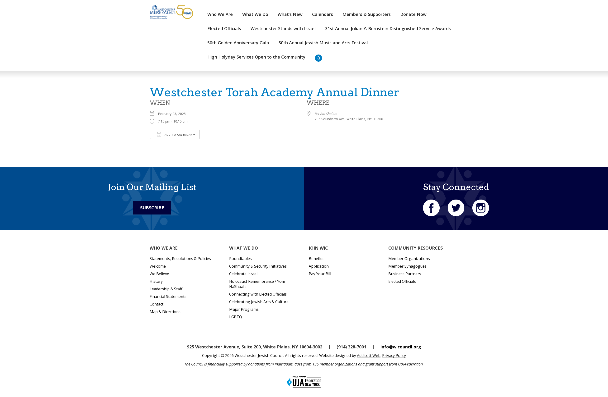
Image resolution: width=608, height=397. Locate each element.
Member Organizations (409, 258)
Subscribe (152, 207)
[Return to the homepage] (171, 12)
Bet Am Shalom (326, 113)
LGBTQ (235, 316)
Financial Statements (168, 296)
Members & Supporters (366, 14)
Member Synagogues (407, 266)
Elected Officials (224, 28)
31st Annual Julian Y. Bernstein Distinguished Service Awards (388, 28)
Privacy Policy (394, 355)
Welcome (158, 266)
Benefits (316, 258)
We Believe (159, 273)
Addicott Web (368, 355)
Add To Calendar (178, 134)
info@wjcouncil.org (400, 347)
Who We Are (220, 14)
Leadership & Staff (166, 289)
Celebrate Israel (243, 273)
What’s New (290, 14)
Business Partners (404, 273)
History (156, 281)
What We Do (255, 14)
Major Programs (244, 309)
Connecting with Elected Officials (258, 294)
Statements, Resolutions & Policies (180, 258)
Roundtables (240, 258)
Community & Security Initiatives (258, 266)
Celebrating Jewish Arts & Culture (259, 301)
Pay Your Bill (320, 273)
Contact (156, 304)
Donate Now (413, 14)
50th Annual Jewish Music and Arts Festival (323, 43)
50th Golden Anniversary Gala (238, 43)
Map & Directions (165, 311)
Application (319, 266)
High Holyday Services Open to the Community (256, 57)
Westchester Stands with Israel (283, 28)
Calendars (322, 14)
